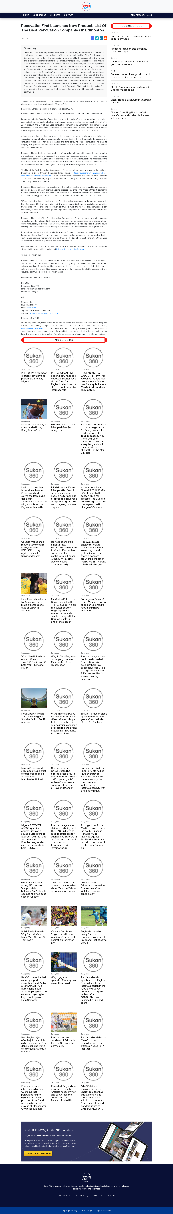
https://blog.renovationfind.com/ (71, 249)
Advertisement (98, 1195)
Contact (111, 1195)
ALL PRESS (55, 15)
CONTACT (68, 15)
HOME (26, 15)
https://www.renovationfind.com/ (44, 313)
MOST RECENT (39, 15)
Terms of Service (65, 1195)
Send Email (32, 308)
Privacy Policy (82, 1195)
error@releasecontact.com (32, 328)
